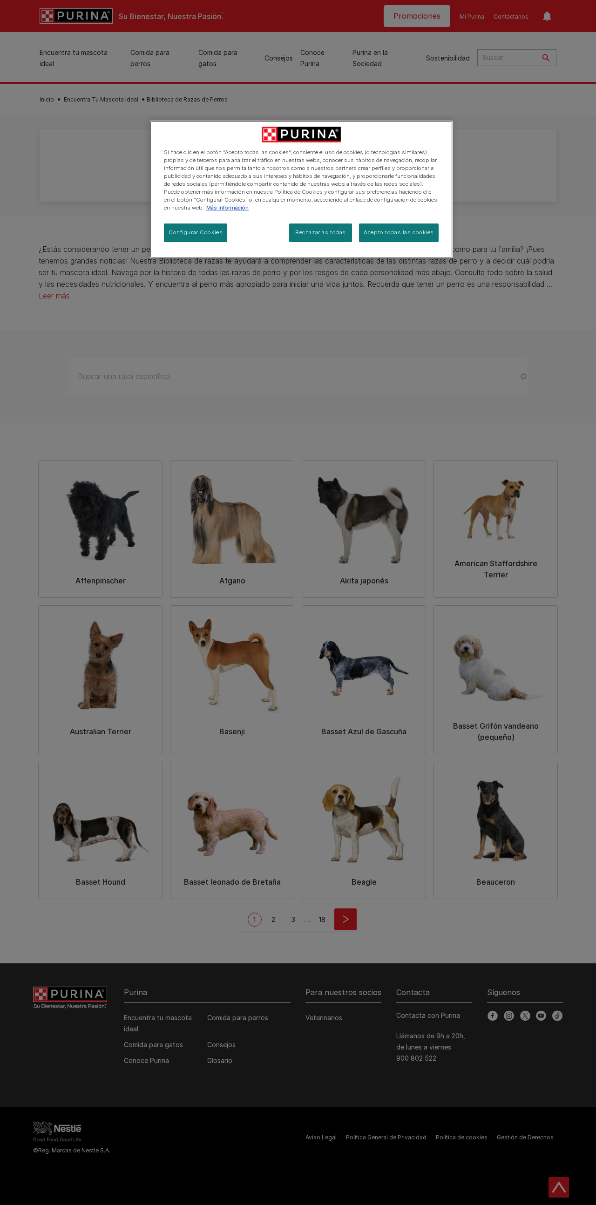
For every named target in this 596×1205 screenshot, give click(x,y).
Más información (227, 207)
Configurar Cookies (196, 232)
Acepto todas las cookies (399, 232)
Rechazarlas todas (320, 232)
